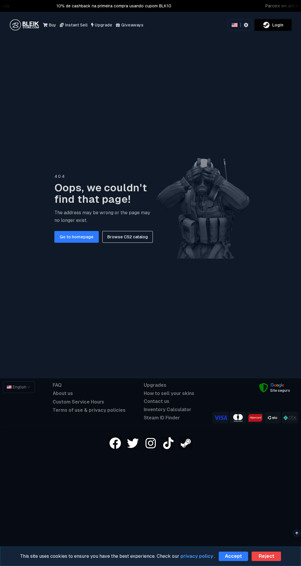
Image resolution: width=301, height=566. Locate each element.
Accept (233, 556)
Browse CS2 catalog (127, 237)
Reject (266, 556)
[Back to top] (296, 533)
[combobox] (19, 387)
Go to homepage (76, 237)
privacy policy (196, 556)
